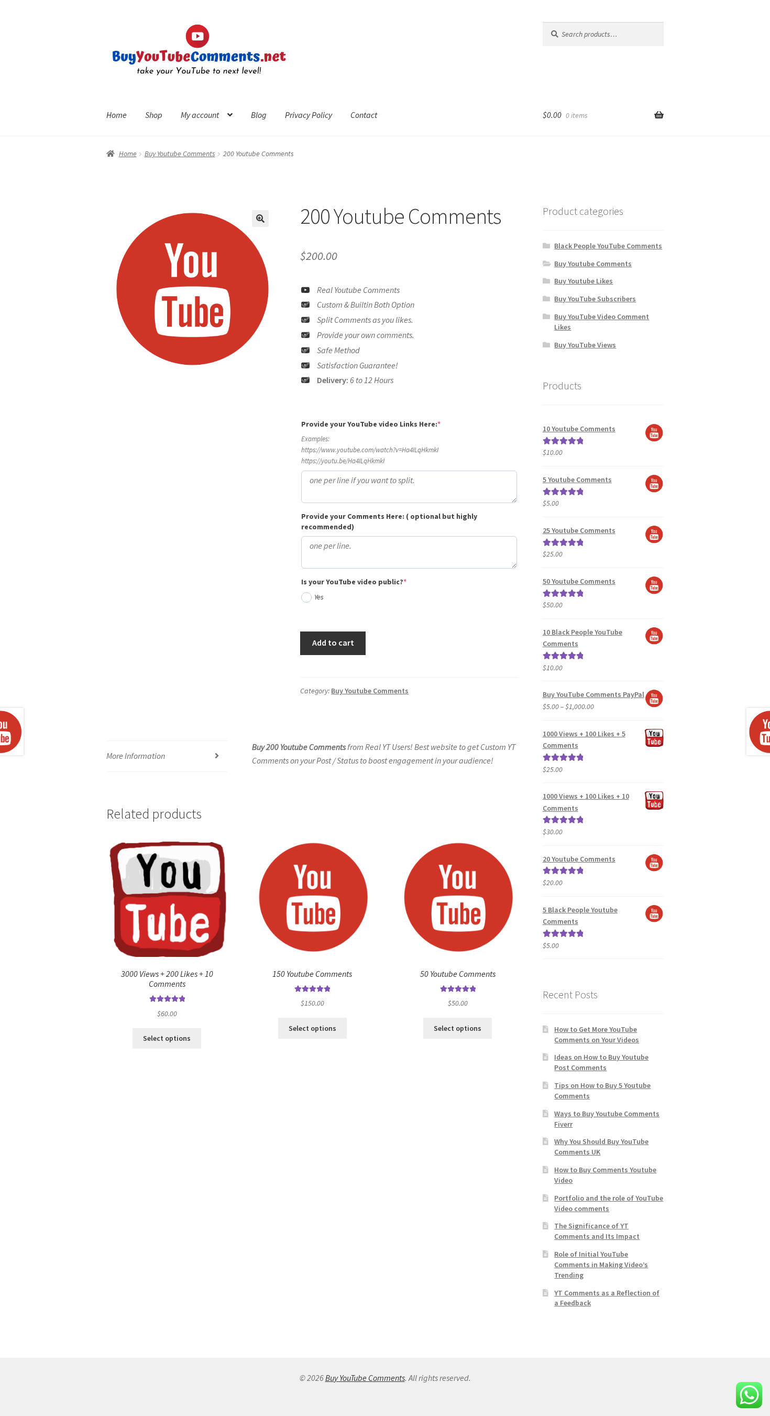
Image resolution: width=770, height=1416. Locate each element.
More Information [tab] (135, 755)
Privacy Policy (308, 115)
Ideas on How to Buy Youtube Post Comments (601, 1062)
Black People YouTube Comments (608, 245)
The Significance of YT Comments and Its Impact (597, 1231)
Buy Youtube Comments (180, 153)
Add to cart (333, 642)
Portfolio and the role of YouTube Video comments (608, 1203)
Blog (259, 115)
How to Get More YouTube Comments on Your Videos (596, 1034)
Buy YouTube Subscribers (595, 298)
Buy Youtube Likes (583, 281)
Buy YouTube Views (585, 345)
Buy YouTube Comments (365, 1378)
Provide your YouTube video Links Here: (388, 424)
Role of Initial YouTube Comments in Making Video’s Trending (601, 1264)
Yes (319, 597)
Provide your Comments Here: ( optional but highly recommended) (389, 521)
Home (116, 115)
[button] (260, 218)
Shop (153, 115)
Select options (167, 1038)
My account (200, 115)
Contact (363, 115)
